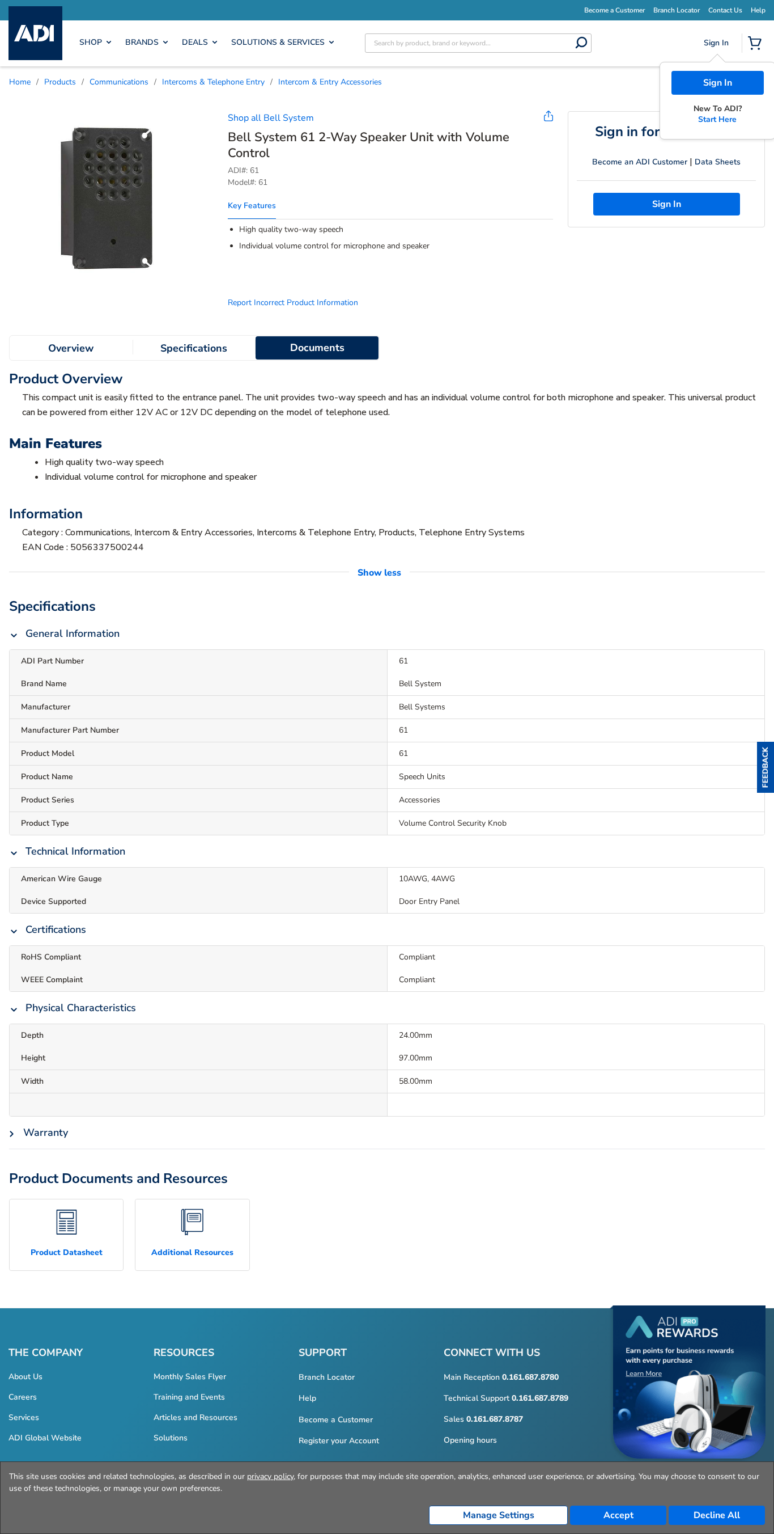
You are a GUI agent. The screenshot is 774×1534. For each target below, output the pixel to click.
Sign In (717, 83)
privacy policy (270, 1476)
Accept (618, 1515)
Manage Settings (498, 1515)
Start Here (717, 119)
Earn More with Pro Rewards (459, 9)
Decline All (717, 1515)
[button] (765, 767)
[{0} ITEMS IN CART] (757, 44)
